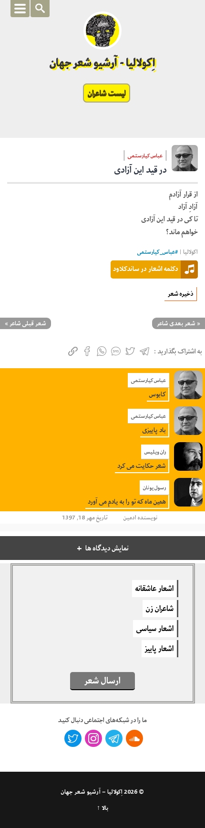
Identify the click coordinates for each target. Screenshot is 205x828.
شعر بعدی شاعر (176, 323)
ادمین (129, 517)
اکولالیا (190, 252)
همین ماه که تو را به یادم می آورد (127, 501)
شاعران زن (160, 608)
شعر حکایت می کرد (141, 465)
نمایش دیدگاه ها (107, 548)
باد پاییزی (154, 430)
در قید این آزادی (140, 169)
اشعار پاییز (159, 648)
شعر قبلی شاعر (28, 323)
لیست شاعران (106, 93)
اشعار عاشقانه (154, 588)
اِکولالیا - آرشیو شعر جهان (102, 62)
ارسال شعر (102, 680)
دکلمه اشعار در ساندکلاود (145, 268)
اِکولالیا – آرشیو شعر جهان (92, 791)
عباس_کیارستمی (156, 252)
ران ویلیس (155, 451)
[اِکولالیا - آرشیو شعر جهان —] (102, 30)
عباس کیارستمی (145, 155)
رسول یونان (154, 487)
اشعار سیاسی (155, 628)
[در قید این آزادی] (185, 161)
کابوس (157, 394)
